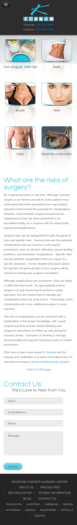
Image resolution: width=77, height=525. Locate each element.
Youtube (51, 19)
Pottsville (67, 510)
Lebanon (30, 510)
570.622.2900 (45, 24)
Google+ (46, 19)
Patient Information (55, 493)
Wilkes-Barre (48, 510)
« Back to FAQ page (38, 369)
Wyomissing (13, 510)
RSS (41, 19)
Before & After (20, 493)
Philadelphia (14, 504)
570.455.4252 (45, 29)
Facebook (25, 19)
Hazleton (39, 516)
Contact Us (47, 498)
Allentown (33, 504)
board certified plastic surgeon (50, 361)
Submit (13, 466)
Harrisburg (51, 504)
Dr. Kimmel (49, 352)
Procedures (50, 487)
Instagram (31, 19)
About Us (26, 487)
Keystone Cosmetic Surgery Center (39, 482)
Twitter (36, 19)
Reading (68, 504)
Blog (27, 498)
